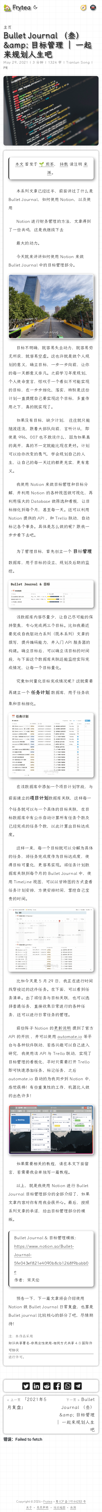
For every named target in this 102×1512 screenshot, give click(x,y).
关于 (29, 1507)
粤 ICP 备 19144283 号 (70, 1501)
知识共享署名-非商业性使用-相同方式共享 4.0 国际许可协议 (50, 1346)
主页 (7, 27)
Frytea (47, 1501)
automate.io (69, 1036)
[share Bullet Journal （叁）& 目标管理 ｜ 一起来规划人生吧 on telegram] (78, 1387)
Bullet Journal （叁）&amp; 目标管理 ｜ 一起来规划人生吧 (47, 45)
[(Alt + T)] (35, 7)
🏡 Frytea (16, 7)
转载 (64, 164)
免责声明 (43, 1507)
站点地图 (59, 1507)
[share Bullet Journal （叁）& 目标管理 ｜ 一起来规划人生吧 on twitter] (26, 1387)
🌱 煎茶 (46, 164)
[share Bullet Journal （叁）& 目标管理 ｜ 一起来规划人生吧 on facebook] (57, 1387)
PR (5, 68)
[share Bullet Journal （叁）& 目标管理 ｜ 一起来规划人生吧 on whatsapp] (67, 1387)
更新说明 (62, 1028)
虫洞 (73, 1507)
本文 (19, 164)
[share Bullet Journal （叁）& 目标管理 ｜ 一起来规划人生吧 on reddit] (47, 1387)
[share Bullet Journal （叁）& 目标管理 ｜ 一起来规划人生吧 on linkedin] (36, 1387)
